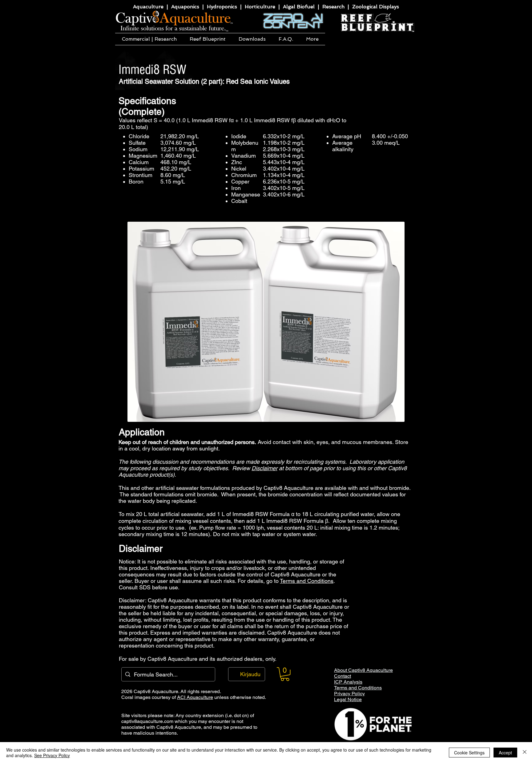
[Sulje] (524, 752)
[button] (149, 39)
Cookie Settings (469, 752)
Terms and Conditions (306, 581)
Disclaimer (264, 468)
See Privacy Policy (52, 755)
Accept (505, 752)
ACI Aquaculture (195, 697)
